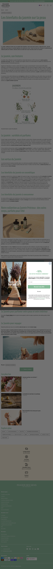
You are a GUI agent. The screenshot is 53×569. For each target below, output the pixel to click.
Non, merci (39, 291)
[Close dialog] (50, 263)
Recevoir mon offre (39, 287)
